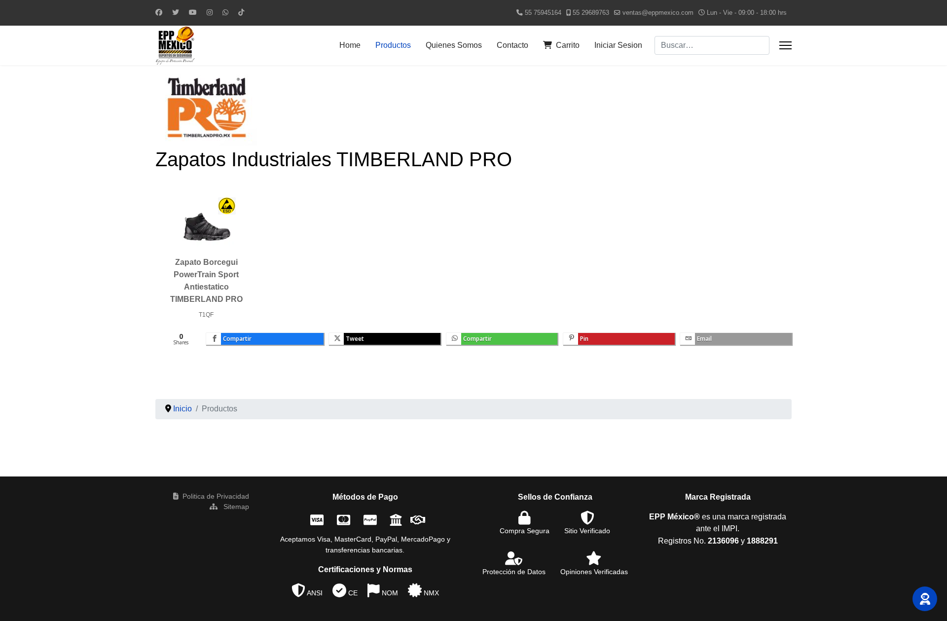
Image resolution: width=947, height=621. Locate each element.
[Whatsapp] (225, 12)
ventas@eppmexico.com (657, 12)
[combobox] (712, 45)
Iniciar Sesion (618, 45)
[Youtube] (193, 12)
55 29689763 (591, 12)
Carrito (568, 45)
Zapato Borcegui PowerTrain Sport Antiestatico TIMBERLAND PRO (206, 280)
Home (350, 45)
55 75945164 (543, 12)
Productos (393, 45)
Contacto (512, 45)
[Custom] (241, 12)
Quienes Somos (454, 45)
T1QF (206, 314)
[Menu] (785, 45)
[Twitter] (175, 12)
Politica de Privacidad (215, 496)
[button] (924, 598)
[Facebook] (158, 12)
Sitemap (235, 507)
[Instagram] (210, 12)
